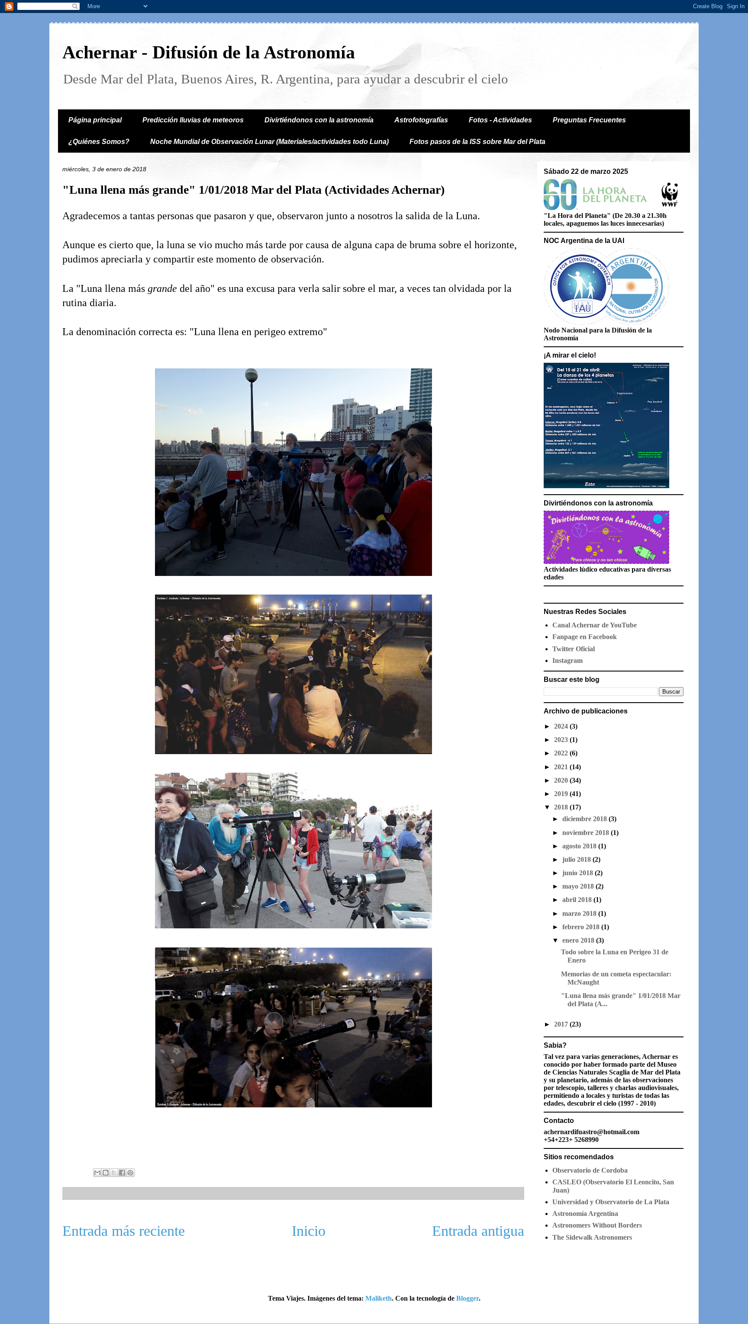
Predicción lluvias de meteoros (193, 120)
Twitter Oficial (573, 648)
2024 (562, 726)
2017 (562, 1024)
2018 (562, 807)
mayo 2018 (579, 886)
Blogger (467, 1298)
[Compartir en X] (114, 1172)
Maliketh (378, 1298)
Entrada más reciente (123, 1231)
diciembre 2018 (585, 818)
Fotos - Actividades (500, 120)
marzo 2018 (580, 913)
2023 (562, 739)
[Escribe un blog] (105, 1172)
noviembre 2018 (586, 832)
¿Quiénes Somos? (98, 141)
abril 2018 (577, 899)
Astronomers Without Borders (597, 1225)
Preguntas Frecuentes (589, 120)
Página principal (95, 120)
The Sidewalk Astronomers (592, 1237)
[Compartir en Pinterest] (130, 1172)
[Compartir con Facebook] (122, 1172)
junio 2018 (578, 872)
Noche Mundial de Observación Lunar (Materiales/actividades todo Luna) (269, 141)
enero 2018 (579, 940)
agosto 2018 (580, 846)
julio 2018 (577, 859)
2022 (562, 753)
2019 (562, 793)
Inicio (309, 1231)
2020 (562, 780)
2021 (562, 767)
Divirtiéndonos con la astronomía (319, 120)
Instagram (567, 660)
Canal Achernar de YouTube (594, 625)
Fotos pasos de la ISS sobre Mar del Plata (477, 141)
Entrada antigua (478, 1231)
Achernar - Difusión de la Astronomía (208, 52)
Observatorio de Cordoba (590, 1170)
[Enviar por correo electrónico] (97, 1172)
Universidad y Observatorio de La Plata (610, 1202)
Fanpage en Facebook (584, 636)
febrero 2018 (581, 927)
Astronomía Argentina (585, 1213)
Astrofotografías (421, 120)
